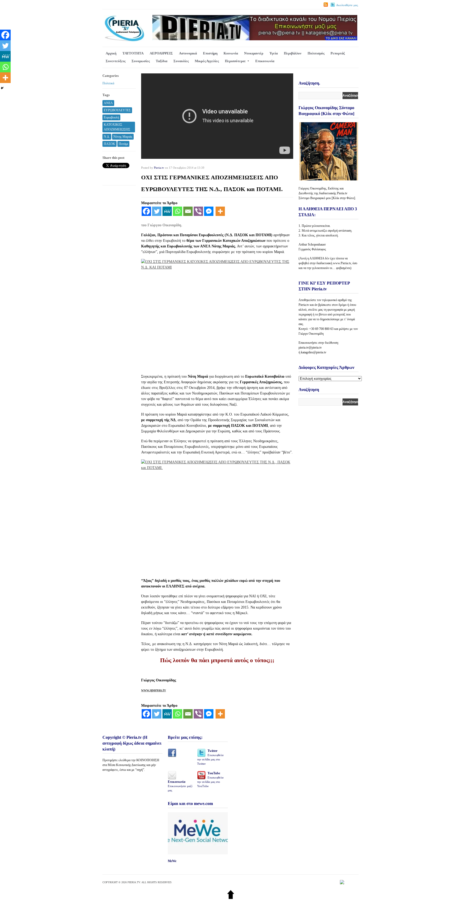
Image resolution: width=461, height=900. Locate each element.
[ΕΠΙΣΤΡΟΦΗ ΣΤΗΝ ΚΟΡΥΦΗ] (230, 898)
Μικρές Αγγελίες (207, 61)
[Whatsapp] (177, 211)
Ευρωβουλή (111, 117)
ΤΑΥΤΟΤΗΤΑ (133, 53)
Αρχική (111, 53)
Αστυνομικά (188, 53)
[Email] (188, 211)
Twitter (210, 757)
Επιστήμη (210, 53)
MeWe (172, 861)
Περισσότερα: (235, 61)
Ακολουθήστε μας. (347, 5)
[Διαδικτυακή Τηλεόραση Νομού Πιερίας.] (124, 40)
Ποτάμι (123, 144)
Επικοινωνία (264, 61)
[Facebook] (146, 211)
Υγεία (273, 53)
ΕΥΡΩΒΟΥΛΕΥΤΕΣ (117, 110)
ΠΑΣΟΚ (109, 144)
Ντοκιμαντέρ (253, 53)
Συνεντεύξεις (115, 61)
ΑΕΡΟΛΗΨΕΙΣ (161, 53)
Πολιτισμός (316, 53)
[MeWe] (167, 211)
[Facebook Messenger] (208, 211)
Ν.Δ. (107, 137)
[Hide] (2, 88)
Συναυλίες (181, 61)
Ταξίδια (161, 61)
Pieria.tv (159, 167)
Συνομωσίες (141, 61)
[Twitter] (156, 211)
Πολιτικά (108, 83)
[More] (220, 211)
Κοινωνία (231, 53)
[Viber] (198, 211)
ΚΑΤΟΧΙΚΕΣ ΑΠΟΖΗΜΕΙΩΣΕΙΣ (117, 127)
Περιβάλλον (292, 53)
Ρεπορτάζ (338, 53)
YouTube (210, 779)
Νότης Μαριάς (122, 137)
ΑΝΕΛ (108, 103)
